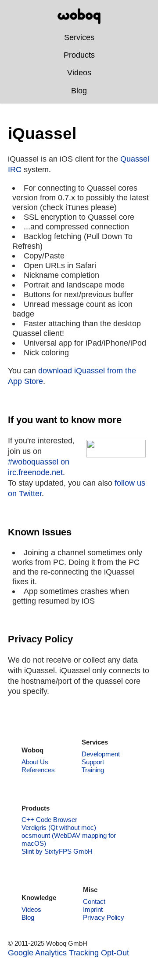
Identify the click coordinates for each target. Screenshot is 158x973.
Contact (94, 901)
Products (79, 54)
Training (93, 770)
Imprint (93, 909)
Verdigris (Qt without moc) (59, 827)
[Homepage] (79, 16)
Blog (79, 90)
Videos (79, 72)
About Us (35, 762)
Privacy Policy (103, 917)
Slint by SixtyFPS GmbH (57, 851)
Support (93, 762)
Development (101, 754)
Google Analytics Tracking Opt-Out (68, 952)
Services (79, 37)
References (38, 770)
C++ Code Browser (49, 819)
